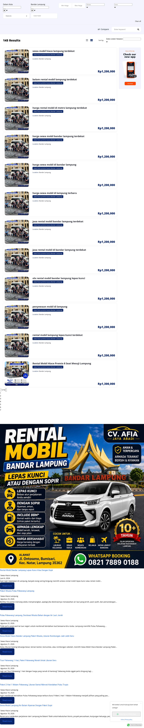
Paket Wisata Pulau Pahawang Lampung (17, 591)
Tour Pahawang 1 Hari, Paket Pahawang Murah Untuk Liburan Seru (28, 660)
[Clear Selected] (4, 10)
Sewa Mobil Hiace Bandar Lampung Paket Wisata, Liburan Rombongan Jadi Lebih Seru (37, 636)
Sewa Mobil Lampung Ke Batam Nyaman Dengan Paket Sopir (26, 705)
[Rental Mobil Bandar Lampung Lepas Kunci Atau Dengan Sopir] (72, 496)
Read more (7, 586)
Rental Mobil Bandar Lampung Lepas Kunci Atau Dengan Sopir (26, 570)
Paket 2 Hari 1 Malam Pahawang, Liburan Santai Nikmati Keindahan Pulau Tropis (34, 684)
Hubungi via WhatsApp (127, 714)
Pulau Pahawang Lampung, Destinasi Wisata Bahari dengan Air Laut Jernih (31, 615)
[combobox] (16, 7)
